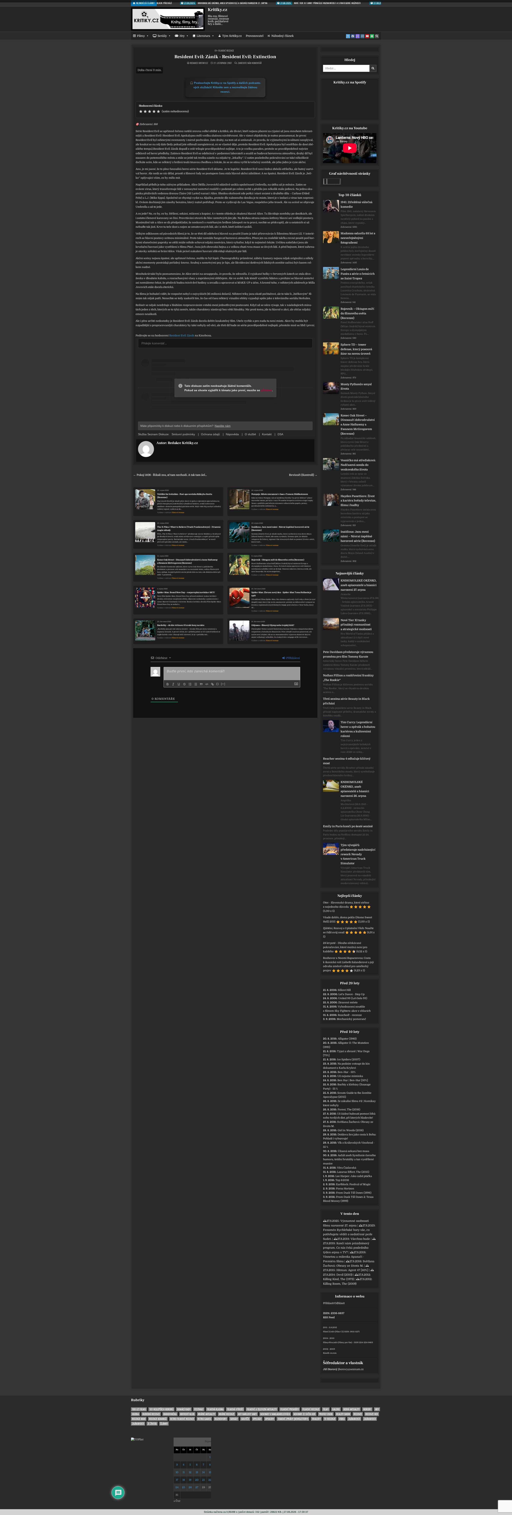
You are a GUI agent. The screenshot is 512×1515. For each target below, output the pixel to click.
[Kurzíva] (173, 684)
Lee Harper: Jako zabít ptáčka (353, 1176)
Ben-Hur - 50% (347, 1072)
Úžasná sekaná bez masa (353, 1151)
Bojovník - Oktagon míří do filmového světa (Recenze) (277, 560)
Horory (367, 1409)
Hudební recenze (151, 1414)
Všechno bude (360, 1238)
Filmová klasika (215, 1409)
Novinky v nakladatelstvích (275, 1414)
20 (197, 1479)
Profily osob (326, 1414)
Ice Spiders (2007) (348, 1059)
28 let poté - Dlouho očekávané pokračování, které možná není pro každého (345, 947)
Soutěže (245, 1419)
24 (176, 1487)
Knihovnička (170, 1414)
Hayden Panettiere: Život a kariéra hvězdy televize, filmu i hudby (358, 500)
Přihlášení (292, 658)
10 (177, 1472)
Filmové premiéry (289, 1409)
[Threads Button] (358, 36)
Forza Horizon (345, 1188)
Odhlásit (339, 1303)
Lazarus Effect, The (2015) (353, 1171)
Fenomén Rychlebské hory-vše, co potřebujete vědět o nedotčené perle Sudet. (347, 1234)
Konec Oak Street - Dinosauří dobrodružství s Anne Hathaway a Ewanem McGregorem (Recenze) (187, 561)
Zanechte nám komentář (250, 63)
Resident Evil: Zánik (181, 335)
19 (190, 1479)
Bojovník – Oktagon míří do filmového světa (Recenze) (357, 313)
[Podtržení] (179, 684)
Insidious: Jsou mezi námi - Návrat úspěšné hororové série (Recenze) (280, 528)
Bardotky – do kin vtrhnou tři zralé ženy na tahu (180, 625)
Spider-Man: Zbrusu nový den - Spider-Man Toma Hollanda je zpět (281, 594)
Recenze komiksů (158, 1419)
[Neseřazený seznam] (195, 684)
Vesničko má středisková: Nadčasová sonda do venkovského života (358, 465)
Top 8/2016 (342, 1180)
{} (217, 683)
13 (197, 1472)
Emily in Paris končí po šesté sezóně (348, 826)
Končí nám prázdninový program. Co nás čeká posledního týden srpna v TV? (346, 1248)
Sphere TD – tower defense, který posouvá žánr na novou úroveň (356, 349)
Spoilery (269, 1419)
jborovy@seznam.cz (351, 1369)
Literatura (203, 35)
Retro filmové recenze (182, 1419)
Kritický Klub (187, 1414)
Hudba (135, 1414)
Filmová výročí (235, 1409)
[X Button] (348, 36)
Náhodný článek (282, 35)
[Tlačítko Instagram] (362, 36)
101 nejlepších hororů (161, 1409)
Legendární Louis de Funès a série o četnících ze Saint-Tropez (358, 274)
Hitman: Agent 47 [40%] (352, 1270)
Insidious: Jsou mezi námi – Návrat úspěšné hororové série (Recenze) (358, 536)
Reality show (343, 1414)
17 (177, 1479)
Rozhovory (221, 1419)
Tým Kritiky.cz (232, 35)
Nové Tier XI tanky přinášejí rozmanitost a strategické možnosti (356, 625)
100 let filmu (139, 1409)
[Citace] (201, 684)
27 (196, 1487)
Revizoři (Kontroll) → (303, 474)
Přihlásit (328, 1303)
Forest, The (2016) (349, 1109)
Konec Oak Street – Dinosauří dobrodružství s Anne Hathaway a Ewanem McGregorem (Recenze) (358, 424)
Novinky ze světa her (304, 1414)
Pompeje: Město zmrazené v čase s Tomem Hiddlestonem (279, 494)
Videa (342, 1419)
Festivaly (198, 1409)
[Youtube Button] (367, 36)
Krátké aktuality (206, 1414)
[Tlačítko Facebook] (353, 36)
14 (203, 1472)
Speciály (257, 1419)
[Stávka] (184, 684)
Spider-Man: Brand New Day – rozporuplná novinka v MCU (186, 592)
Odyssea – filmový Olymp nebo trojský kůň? (272, 625)
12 (190, 1472)
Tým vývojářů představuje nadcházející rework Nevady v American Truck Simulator (358, 854)
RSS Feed (329, 1317)
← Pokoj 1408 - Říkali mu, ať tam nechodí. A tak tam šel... (170, 474)
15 (210, 1472)
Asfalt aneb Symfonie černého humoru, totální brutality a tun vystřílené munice (349, 1159)
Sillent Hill (344, 990)
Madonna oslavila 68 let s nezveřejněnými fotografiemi (358, 238)
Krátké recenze (226, 1414)
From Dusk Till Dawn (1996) (353, 1192)
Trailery (316, 1419)
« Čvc (177, 1500)
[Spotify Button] (372, 36)
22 (210, 1479)
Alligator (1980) (347, 1038)
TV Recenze (329, 1419)
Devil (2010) (344, 1274)
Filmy (141, 35)
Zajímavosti (354, 1419)
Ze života (152, 1424)
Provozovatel (254, 35)
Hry (182, 35)
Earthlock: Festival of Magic (353, 1184)
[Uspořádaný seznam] (190, 684)
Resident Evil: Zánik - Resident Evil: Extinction (225, 57)
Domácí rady (184, 1409)
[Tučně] (167, 684)
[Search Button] (377, 36)
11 (184, 1472)
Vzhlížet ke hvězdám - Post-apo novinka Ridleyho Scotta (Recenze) (184, 495)
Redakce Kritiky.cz (199, 63)
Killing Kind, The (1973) (338, 1279)
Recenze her (371, 1414)
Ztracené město (348, 1002)
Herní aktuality (351, 1409)
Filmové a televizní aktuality (262, 1409)
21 (203, 1479)
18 (183, 1479)
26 (190, 1487)
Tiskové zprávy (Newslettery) (293, 1419)
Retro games (204, 1419)
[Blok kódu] (207, 684)
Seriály (162, 35)
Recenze (358, 1414)
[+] (223, 683)
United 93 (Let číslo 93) (352, 998)
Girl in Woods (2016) (351, 1130)
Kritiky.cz (217, 9)
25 (183, 1487)
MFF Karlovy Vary (247, 1414)
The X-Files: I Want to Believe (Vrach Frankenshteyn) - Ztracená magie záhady (188, 528)
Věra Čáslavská (346, 1167)
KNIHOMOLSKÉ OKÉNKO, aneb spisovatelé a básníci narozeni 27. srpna (359, 585)
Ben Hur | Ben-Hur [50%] (352, 1080)
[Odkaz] (212, 684)
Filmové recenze (226, 50)
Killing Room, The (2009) (339, 1283)
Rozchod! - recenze (350, 1015)
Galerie (336, 1409)
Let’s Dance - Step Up (351, 994)
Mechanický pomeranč (351, 1019)
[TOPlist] (137, 1439)
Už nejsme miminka (350, 1076)
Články (164, 1424)
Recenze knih (138, 1419)
